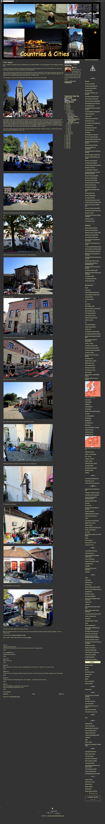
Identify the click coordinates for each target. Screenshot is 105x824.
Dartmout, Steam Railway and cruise (93, 589)
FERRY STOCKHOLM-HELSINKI (92, 411)
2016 (67, 109)
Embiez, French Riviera (90, 529)
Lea (4, 645)
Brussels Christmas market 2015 (92, 101)
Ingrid (75, 67)
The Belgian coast (89, 358)
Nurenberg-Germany (89, 451)
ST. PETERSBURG (89, 416)
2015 (67, 135)
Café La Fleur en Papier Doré (91, 98)
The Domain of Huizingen (90, 187)
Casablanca (87, 737)
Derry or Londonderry (89, 681)
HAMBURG (87, 404)
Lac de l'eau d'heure (89, 299)
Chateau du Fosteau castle (91, 317)
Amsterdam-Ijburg (89, 563)
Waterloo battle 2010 (89, 280)
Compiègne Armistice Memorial (92, 494)
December (69, 110)
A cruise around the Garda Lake (92, 483)
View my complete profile (70, 81)
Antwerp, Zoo (88, 329)
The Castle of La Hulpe (90, 369)
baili (4, 684)
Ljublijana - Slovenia (89, 458)
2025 (67, 103)
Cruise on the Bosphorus (90, 771)
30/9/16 (4, 681)
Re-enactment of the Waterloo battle (93, 249)
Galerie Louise (88, 116)
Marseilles (87, 503)
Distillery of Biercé (89, 320)
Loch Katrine (88, 580)
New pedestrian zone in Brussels (92, 103)
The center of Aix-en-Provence (92, 520)
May (68, 128)
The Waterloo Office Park (90, 278)
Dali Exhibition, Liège (89, 306)
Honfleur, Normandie (89, 511)
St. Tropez (87, 532)
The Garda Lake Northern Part (91, 478)
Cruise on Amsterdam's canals (92, 561)
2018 (67, 106)
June (68, 126)
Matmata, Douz (88, 784)
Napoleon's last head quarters (91, 234)
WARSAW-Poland (89, 434)
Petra (86, 717)
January (69, 133)
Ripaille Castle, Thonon (90, 522)
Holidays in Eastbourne (90, 647)
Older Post (61, 693)
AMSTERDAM (88, 402)
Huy (86, 322)
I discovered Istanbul (89, 763)
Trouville (87, 544)
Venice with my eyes (89, 480)
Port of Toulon (88, 505)
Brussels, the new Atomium (91, 160)
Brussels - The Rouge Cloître (91, 136)
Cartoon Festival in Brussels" (91, 118)
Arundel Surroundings (90, 657)
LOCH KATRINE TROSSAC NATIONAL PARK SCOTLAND (73, 120)
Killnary (86, 669)
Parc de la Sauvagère (90, 83)
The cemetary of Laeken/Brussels (92, 123)
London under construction (91, 659)
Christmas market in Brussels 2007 (93, 165)
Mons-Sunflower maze (90, 310)
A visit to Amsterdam (89, 559)
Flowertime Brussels (89, 105)
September (70, 113)
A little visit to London (90, 645)
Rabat (86, 739)
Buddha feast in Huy (89, 363)
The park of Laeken (89, 218)
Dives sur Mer (88, 542)
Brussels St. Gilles (89, 212)
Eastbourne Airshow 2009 (90, 650)
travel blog (60, 812)
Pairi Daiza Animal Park (90, 313)
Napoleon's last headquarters (91, 230)
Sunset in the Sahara (89, 725)
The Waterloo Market (89, 276)
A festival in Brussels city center (92, 200)
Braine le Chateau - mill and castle (92, 308)
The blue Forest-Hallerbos (91, 88)
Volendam (87, 571)
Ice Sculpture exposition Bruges (92, 331)
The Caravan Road (89, 756)
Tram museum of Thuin (90, 315)
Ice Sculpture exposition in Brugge (92, 333)
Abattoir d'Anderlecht (89, 113)
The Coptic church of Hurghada (92, 695)
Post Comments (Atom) (14, 696)
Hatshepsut (87, 698)
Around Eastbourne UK (90, 625)
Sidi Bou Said (88, 788)
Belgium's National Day (90, 195)
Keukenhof (87, 565)
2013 (67, 138)
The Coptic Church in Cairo (91, 711)
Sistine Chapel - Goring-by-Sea (92, 652)
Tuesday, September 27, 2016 (18, 635)
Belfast (86, 678)
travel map (55, 812)
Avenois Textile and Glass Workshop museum (91, 498)
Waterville (87, 676)
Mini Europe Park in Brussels (91, 134)
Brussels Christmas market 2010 (92, 154)
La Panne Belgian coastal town (92, 292)
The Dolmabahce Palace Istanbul (92, 773)
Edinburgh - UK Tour (89, 593)
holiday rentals (52, 813)
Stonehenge (87, 618)
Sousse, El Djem (89, 779)
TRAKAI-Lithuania (89, 432)
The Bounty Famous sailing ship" (92, 350)
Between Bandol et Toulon (91, 500)
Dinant (86, 287)
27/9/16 (4, 649)
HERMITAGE (88, 420)
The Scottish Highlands (90, 596)
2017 (67, 108)
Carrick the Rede (89, 683)
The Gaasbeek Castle (90, 221)
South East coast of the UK (91, 633)
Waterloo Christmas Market (91, 227)
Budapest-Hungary (89, 470)
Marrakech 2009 (88, 723)
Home (33, 693)
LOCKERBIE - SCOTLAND (73, 122)
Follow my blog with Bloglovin (91, 59)
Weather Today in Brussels (91, 791)
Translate (75, 64)
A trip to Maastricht (89, 555)
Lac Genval (87, 303)
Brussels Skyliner (89, 125)
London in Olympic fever (90, 616)
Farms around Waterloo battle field (92, 251)
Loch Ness (87, 604)
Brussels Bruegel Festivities (91, 145)
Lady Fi (4, 658)
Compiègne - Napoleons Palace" (92, 492)
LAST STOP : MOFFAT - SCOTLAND (72, 117)
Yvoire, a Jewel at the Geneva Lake (93, 527)
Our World (29, 637)
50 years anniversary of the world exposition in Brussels (92, 172)
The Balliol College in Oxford (91, 620)
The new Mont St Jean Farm (91, 237)
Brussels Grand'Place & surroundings (90, 148)
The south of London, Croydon (92, 639)
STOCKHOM (88, 409)
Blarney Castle (88, 674)
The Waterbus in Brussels (91, 127)
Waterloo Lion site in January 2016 (92, 232)
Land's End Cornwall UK (90, 654)
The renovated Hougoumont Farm (93, 246)
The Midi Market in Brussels (91, 169)
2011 (67, 140)
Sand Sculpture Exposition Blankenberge (91, 340)
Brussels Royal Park (89, 130)
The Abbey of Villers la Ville (91, 345)
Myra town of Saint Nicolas (91, 758)
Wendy (4, 671)
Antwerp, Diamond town (90, 326)
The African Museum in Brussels (92, 182)
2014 (67, 136)
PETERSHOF (88, 418)
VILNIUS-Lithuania (89, 429)
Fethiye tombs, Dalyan (90, 753)
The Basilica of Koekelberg (91, 162)
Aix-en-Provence (88, 540)
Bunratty (87, 667)
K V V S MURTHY (7, 652)
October (69, 112)
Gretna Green (88, 584)
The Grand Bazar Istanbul (91, 769)
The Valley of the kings (90, 701)
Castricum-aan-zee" (89, 553)
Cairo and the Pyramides (90, 709)
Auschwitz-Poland (89, 465)
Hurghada (87, 696)
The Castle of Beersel (90, 197)
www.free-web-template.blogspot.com (55, 815)
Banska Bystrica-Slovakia (91, 468)
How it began (88, 399)
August (69, 124)
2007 (67, 146)
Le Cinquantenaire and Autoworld (92, 111)
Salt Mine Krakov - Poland (91, 463)
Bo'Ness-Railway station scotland (92, 587)
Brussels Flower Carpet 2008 (91, 175)
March (68, 131)
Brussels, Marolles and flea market (93, 139)
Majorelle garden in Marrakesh (91, 728)
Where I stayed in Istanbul (91, 760)
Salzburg (87, 472)
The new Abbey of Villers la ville (92, 294)
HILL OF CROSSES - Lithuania (92, 427)
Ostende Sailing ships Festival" (92, 347)
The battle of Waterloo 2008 (91, 270)
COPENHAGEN (88, 406)
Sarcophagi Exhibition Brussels (92, 96)
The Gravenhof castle (90, 193)
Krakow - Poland (88, 461)
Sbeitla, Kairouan (89, 786)
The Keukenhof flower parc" (91, 550)
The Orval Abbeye (89, 296)
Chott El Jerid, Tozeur (90, 781)
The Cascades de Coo (90, 365)
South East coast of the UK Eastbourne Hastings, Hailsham (92, 636)
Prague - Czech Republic (90, 454)
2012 (67, 139)
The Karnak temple (89, 703)
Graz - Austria (88, 456)
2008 (67, 145)
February (69, 132)
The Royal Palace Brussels (91, 86)
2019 (67, 105)
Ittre (25, 637)
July (68, 125)
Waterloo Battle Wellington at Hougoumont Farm (91, 264)
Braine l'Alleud (88, 372)
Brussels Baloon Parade (90, 184)
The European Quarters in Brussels (93, 210)
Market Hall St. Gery (89, 120)
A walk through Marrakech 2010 (92, 735)
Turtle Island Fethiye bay (90, 751)
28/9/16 (4, 675)
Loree (4, 665)
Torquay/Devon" (88, 591)
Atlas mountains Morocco (90, 730)
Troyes (86, 518)
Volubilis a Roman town (90, 732)
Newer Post (5, 693)
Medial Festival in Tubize (90, 360)
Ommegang (87, 132)
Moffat (86, 577)
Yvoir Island (87, 290)
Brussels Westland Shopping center (93, 202)
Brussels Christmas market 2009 (92, 208)
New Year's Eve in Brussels (91, 180)
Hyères (86, 538)
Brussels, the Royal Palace (91, 178)
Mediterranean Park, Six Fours (92, 513)
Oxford (86, 623)
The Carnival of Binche (90, 324)
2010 (67, 142)
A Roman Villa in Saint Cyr (91, 516)
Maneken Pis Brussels (90, 167)
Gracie (4, 677)
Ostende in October (89, 352)
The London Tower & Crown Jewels (93, 613)
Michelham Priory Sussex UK (91, 631)
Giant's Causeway (89, 665)
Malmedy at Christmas (90, 367)
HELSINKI (87, 413)
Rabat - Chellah (88, 742)
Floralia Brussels (89, 90)
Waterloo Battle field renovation (92, 260)
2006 (67, 148)
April (68, 129)
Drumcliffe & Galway (89, 672)
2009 (67, 143)
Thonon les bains (89, 525)
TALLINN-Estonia (89, 422)
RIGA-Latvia (88, 425)
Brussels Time (94, 793)
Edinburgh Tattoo (89, 582)
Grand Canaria (88, 689)
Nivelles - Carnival (89, 343)
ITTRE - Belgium (8, 62)
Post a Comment (7, 691)
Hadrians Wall (88, 602)
